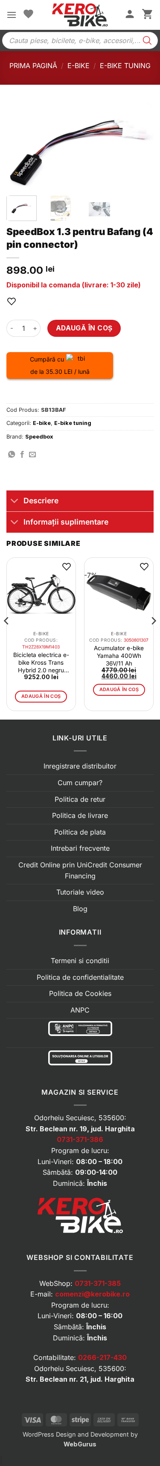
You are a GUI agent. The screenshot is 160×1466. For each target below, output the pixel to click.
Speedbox (39, 436)
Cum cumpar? (80, 782)
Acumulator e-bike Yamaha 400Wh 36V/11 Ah (119, 656)
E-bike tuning (125, 65)
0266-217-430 (102, 1357)
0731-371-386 (80, 1139)
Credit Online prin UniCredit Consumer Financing (80, 870)
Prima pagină (33, 65)
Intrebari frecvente (80, 848)
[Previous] (20, 145)
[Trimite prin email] (32, 455)
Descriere (40, 500)
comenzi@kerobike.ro (92, 1294)
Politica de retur (80, 799)
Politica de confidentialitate (80, 977)
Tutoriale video (80, 892)
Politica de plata (80, 832)
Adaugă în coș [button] (41, 696)
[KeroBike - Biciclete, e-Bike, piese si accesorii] (80, 15)
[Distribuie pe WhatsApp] (11, 455)
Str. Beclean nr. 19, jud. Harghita (80, 1129)
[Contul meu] (130, 15)
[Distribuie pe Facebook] (22, 455)
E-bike (78, 65)
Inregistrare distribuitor (80, 766)
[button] (11, 14)
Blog (80, 908)
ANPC (80, 1010)
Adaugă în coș (84, 328)
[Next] (140, 145)
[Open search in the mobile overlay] (80, 40)
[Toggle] (14, 502)
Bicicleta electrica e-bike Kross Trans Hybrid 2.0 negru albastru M (41, 662)
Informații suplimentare (65, 521)
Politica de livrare (80, 815)
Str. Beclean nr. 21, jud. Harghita (80, 1379)
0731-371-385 (98, 1283)
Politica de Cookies (80, 993)
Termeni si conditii (80, 960)
